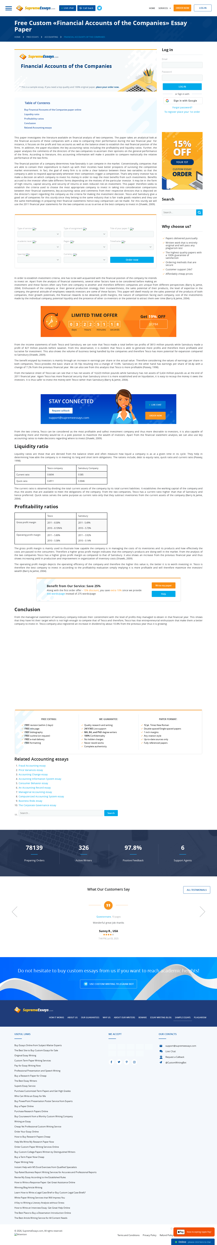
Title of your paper (119, 228)
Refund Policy (166, 1235)
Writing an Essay (22, 1121)
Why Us (107, 1017)
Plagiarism (200, 1017)
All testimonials (197, 889)
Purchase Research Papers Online (31, 1111)
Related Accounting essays (38, 127)
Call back (87, 8)
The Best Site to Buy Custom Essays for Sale (36, 1050)
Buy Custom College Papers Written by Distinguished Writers (44, 1151)
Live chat (68, 7)
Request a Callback (174, 1056)
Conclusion (30, 123)
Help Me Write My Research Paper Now (34, 1141)
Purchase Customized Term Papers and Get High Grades (42, 1091)
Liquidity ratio (31, 114)
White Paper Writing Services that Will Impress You (39, 1197)
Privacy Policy (149, 1235)
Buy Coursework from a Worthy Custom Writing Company (43, 1116)
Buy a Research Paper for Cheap (30, 1075)
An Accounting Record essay (35, 787)
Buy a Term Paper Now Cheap (29, 1157)
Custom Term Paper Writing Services (32, 1060)
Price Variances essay (31, 770)
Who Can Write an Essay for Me (30, 1096)
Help (163, 593)
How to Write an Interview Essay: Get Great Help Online (42, 1207)
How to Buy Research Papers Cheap (32, 1136)
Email (164, 59)
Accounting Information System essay (40, 778)
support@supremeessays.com (69, 418)
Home (152, 8)
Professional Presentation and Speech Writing (37, 1070)
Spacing (21, 254)
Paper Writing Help (23, 1162)
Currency (68, 254)
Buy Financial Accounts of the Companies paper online (52, 109)
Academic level (24, 241)
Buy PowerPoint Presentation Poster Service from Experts (43, 1101)
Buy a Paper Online (24, 1106)
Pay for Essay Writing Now (27, 1065)
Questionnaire (103, 916)
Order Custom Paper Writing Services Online (36, 1146)
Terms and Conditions (128, 1235)
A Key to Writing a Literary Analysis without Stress (39, 1202)
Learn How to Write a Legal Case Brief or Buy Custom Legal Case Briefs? (50, 1192)
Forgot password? (182, 107)
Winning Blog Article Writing (28, 1187)
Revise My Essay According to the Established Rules (40, 1177)
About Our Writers (124, 1017)
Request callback (61, 410)
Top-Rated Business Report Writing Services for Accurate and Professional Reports (55, 1172)
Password (167, 72)
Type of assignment (73, 228)
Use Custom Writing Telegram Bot (111, 984)
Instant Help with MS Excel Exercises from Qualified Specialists (45, 1167)
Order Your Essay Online (26, 1131)
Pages (67, 241)
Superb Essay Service (24, 1085)
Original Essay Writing (25, 1055)
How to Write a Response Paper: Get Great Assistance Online (44, 1182)
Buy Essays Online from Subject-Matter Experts (38, 1045)
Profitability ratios (34, 118)
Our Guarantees (90, 1017)
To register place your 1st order (182, 111)
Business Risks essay (30, 800)
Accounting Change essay (33, 774)
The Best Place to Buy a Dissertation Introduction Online (42, 1212)
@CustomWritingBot (175, 1062)
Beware (143, 1017)
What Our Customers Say (108, 889)
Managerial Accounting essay (35, 792)
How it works (56, 1017)
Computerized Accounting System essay (41, 796)
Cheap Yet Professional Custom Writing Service (37, 1126)
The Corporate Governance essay (37, 805)
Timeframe (115, 241)
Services (163, 8)
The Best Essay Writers (25, 1080)
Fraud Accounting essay (32, 765)
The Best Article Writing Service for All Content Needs (40, 1217)
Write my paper (163, 585)
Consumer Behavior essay (33, 783)
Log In (182, 86)
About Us (72, 1017)
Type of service (24, 228)
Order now (182, 7)
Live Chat (156, 404)
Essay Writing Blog (161, 1017)
